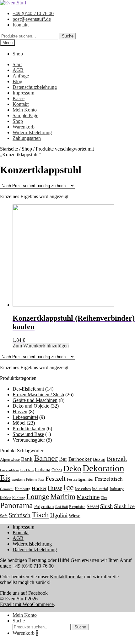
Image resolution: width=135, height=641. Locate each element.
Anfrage (21, 75)
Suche (67, 36)
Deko (72, 468)
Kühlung (18, 498)
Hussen (20, 411)
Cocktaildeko (9, 470)
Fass (41, 479)
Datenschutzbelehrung (35, 87)
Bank (27, 459)
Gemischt (7, 489)
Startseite (9, 149)
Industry (117, 489)
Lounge (37, 496)
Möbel (19, 423)
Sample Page (25, 115)
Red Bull (61, 507)
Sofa (4, 516)
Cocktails (27, 470)
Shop (18, 53)
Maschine (88, 497)
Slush (106, 506)
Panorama (16, 505)
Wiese (74, 515)
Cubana (42, 469)
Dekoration (103, 468)
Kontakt (21, 24)
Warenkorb (24, 126)
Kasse (18, 98)
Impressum (23, 92)
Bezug (99, 459)
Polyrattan (44, 506)
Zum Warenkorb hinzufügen (41, 345)
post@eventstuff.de (32, 19)
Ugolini (59, 515)
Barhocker (80, 459)
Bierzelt (117, 458)
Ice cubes (83, 489)
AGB (18, 70)
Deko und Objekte (31, 406)
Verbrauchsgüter (29, 440)
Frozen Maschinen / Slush (38, 394)
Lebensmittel (25, 417)
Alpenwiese (10, 459)
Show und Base (28, 434)
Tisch (40, 514)
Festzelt (56, 478)
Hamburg (22, 489)
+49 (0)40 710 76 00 (33, 13)
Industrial (100, 489)
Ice (68, 487)
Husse (55, 488)
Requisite (77, 507)
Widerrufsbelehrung (32, 132)
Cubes (56, 470)
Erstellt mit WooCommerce (27, 604)
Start (17, 64)
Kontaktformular (66, 576)
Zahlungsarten (27, 138)
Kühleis (5, 498)
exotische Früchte (24, 479)
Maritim (62, 496)
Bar (63, 459)
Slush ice (124, 506)
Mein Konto (25, 109)
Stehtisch (19, 515)
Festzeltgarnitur (80, 479)
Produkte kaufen (29, 428)
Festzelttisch (109, 479)
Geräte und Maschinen (35, 400)
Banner (46, 458)
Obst (104, 498)
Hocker (39, 488)
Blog (17, 81)
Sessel (93, 506)
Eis (5, 478)
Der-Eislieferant (28, 389)
